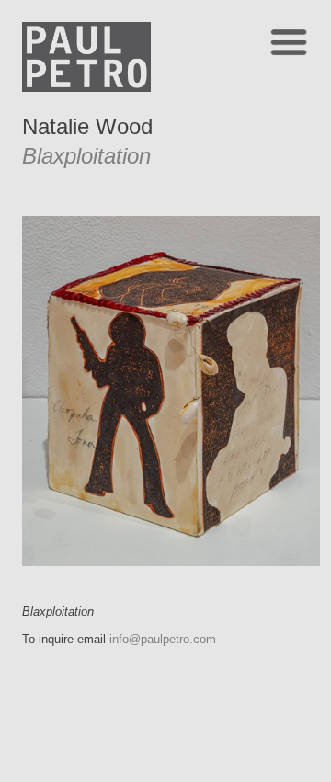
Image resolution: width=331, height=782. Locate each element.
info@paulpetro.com (162, 639)
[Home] (86, 87)
